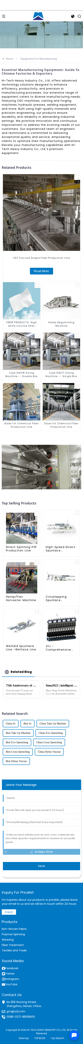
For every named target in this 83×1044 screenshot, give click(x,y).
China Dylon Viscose (49, 751)
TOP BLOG (39, 1038)
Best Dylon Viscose (16, 761)
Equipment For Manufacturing (38, 58)
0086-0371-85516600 (21, 1017)
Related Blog (21, 672)
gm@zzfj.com (16, 1011)
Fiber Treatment (13, 945)
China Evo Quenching (51, 733)
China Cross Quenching (49, 742)
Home (9, 58)
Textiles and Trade (14, 950)
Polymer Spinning (13, 934)
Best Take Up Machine (18, 733)
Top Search (57, 1038)
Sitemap (24, 1038)
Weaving (8, 940)
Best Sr (27, 723)
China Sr (10, 723)
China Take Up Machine (53, 723)
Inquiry (9, 912)
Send (41, 866)
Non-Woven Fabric (14, 929)
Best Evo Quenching (17, 742)
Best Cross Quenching (18, 751)
